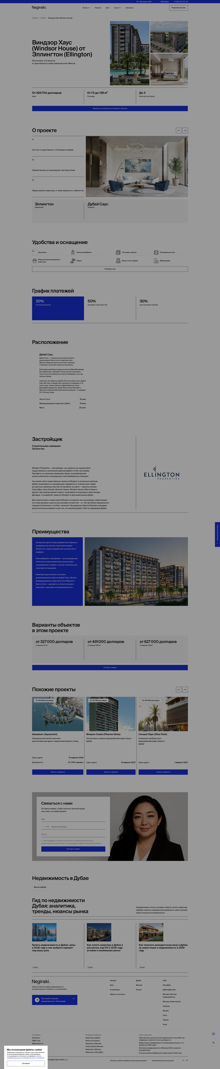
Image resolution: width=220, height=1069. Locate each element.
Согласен (26, 1063)
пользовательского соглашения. (33, 1058)
